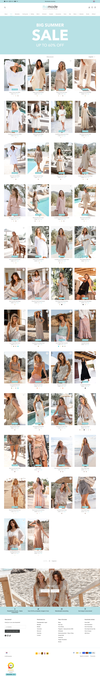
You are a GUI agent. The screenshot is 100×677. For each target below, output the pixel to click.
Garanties (39, 633)
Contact (39, 635)
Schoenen (44, 14)
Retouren (39, 631)
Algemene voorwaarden (84, 656)
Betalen (38, 626)
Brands (87, 14)
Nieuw (6, 14)
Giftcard (93, 14)
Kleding (32, 14)
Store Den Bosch (88, 624)
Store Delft (87, 622)
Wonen (75, 14)
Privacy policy (92, 656)
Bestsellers (17, 14)
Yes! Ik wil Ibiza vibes (12, 631)
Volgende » (54, 561)
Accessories (58, 14)
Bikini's (38, 14)
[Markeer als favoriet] (23, 61)
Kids (70, 14)
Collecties (81, 14)
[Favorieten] (92, 7)
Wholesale (60, 631)
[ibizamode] (50, 7)
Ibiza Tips (60, 624)
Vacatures (60, 637)
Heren (65, 14)
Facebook (55, 590)
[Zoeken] (5, 7)
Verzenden (39, 629)
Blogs (59, 622)
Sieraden (51, 14)
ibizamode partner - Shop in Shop (66, 633)
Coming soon (25, 14)
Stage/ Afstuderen (62, 639)
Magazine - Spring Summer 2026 (65, 629)
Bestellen (39, 624)
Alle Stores (87, 633)
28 (49, 561)
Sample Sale (61, 635)
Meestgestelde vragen (42, 622)
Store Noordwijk (88, 626)
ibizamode (10, 656)
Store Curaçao (88, 631)
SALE (11, 14)
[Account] (89, 7)
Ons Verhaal (61, 626)
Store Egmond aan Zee (90, 629)
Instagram (45, 590)
